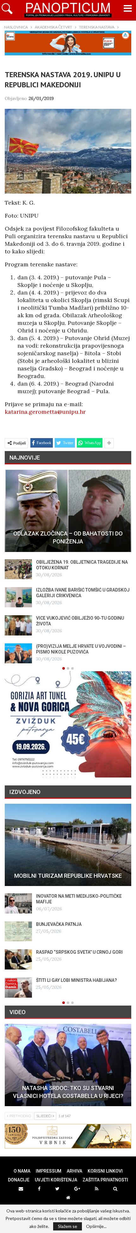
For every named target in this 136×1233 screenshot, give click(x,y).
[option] (68, 567)
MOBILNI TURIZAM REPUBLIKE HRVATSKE (68, 875)
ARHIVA (74, 1171)
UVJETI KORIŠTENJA (56, 1179)
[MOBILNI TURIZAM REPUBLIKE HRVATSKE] (68, 845)
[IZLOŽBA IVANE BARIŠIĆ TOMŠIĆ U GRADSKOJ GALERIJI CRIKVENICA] (18, 597)
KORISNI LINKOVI (105, 1171)
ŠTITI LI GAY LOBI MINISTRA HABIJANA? (76, 980)
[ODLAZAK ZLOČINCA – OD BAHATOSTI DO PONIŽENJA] (68, 511)
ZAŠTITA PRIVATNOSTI (105, 1179)
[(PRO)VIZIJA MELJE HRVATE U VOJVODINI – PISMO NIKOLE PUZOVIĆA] (18, 653)
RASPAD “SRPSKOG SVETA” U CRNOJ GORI (79, 952)
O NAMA (22, 1171)
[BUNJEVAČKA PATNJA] (18, 931)
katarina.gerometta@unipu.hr (45, 411)
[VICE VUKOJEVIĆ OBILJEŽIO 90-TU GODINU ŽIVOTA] (18, 625)
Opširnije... (96, 1226)
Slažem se (67, 1226)
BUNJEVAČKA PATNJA (59, 924)
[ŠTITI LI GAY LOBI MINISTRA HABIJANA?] (18, 987)
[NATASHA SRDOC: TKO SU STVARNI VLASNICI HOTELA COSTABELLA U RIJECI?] (68, 1065)
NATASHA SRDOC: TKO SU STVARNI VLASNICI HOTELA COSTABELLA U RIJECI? (68, 1092)
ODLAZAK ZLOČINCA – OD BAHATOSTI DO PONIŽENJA (68, 537)
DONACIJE (18, 1179)
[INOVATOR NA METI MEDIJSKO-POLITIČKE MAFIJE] (18, 903)
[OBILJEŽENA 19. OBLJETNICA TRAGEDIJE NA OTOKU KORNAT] (18, 569)
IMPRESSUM (48, 1171)
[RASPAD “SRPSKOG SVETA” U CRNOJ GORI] (18, 959)
